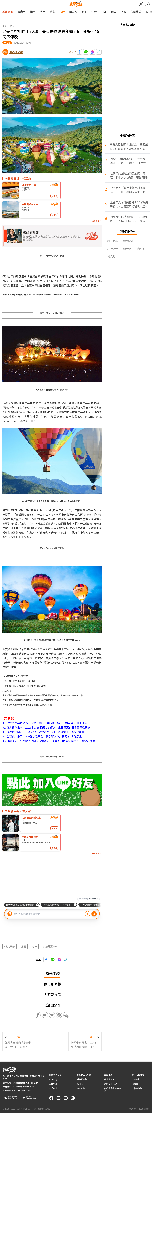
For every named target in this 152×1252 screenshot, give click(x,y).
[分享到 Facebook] (79, 52)
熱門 (42, 12)
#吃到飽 (111, 256)
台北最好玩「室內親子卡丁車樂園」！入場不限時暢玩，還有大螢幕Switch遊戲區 (129, 219)
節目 (32, 12)
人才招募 (53, 1083)
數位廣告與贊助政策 (112, 1090)
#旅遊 (23, 946)
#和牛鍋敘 (112, 240)
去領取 (54, 195)
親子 (84, 12)
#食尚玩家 (9, 946)
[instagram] (73, 1098)
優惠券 (22, 12)
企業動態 (53, 1088)
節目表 (80, 1083)
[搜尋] (141, 4)
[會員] (147, 4)
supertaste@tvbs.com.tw (25, 1082)
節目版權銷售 (138, 1074)
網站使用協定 (110, 1083)
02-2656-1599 (24, 1090)
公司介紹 (53, 1079)
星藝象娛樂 (137, 1088)
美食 (52, 12)
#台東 (34, 946)
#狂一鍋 (126, 248)
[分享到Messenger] (92, 52)
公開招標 (136, 1079)
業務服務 (108, 1074)
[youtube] (58, 1098)
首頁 (4, 25)
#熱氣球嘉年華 (49, 946)
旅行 (62, 12)
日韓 (104, 12)
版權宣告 (81, 1088)
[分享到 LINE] (85, 52)
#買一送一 (112, 248)
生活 (94, 12)
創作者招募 (82, 1079)
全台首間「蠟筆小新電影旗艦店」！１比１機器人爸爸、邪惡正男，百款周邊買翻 (129, 190)
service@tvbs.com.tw (23, 1086)
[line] (65, 1098)
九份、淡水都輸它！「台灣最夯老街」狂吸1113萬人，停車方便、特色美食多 (129, 161)
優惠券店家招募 (84, 1074)
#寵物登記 (127, 240)
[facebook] (51, 1098)
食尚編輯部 (16, 52)
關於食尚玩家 (55, 1074)
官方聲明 (136, 1083)
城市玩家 (7, 12)
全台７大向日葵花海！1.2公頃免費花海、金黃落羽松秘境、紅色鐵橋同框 (129, 204)
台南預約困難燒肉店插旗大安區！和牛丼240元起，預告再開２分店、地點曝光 (129, 175)
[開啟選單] (4, 4)
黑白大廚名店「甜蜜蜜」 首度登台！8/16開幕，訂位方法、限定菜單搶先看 (129, 146)
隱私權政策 (109, 1079)
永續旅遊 (136, 12)
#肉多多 (140, 248)
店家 (123, 12)
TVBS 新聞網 (144, 1109)
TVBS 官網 (132, 1109)
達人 (113, 12)
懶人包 (73, 12)
